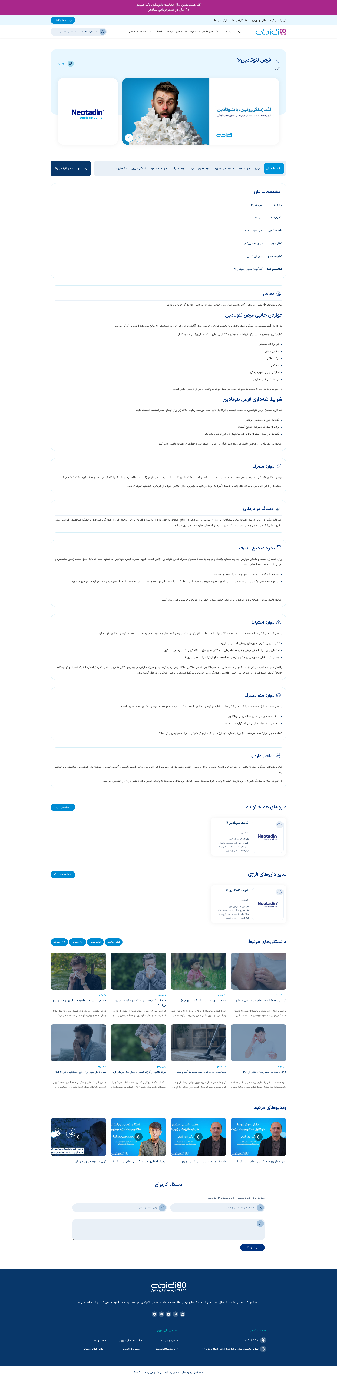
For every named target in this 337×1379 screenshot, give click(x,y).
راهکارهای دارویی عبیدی (206, 32)
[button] (139, 138)
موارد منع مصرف (159, 168)
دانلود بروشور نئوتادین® (68, 168)
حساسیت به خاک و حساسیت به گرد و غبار (201, 1072)
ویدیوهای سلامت (177, 32)
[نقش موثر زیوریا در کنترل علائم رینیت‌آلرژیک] (258, 1137)
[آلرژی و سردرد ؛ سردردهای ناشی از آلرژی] (258, 1042)
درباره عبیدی (279, 20)
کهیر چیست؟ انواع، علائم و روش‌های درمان (261, 1000)
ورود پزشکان (60, 20)
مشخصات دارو (274, 168)
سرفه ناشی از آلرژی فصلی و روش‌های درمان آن (139, 1072)
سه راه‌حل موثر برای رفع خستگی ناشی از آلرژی (80, 1072)
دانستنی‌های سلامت (237, 32)
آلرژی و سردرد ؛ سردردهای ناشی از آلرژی (264, 1072)
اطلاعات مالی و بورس (129, 1340)
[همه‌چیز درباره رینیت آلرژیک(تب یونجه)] (198, 971)
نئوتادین (61, 63)
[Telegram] (175, 1314)
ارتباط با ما (220, 20)
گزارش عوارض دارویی (93, 1349)
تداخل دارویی (138, 168)
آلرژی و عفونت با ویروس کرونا (89, 1161)
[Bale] (154, 1314)
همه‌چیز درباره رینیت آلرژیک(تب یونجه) (203, 1000)
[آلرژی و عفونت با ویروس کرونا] (78, 1137)
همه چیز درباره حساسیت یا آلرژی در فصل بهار (79, 1000)
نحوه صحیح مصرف (200, 168)
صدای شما (98, 1340)
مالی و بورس (259, 20)
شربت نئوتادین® (237, 823)
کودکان (245, 833)
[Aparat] (161, 1314)
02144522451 (252, 1340)
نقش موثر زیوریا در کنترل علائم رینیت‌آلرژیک (261, 1161)
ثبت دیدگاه (252, 1247)
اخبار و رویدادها (168, 1340)
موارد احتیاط (179, 168)
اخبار (159, 32)
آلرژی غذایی (77, 942)
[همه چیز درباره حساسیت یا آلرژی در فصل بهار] (78, 971)
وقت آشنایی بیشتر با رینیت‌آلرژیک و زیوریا (202, 1161)
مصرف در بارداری (224, 168)
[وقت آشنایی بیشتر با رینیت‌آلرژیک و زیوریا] (198, 1137)
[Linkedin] (182, 1314)
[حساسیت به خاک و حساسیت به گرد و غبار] (198, 1042)
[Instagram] (168, 1314)
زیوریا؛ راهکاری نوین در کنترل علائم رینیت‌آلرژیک (139, 1161)
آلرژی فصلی (95, 942)
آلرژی (277, 68)
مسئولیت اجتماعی (140, 32)
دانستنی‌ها (121, 168)
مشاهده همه (65, 874)
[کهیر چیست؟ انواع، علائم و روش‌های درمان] (258, 971)
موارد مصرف (244, 168)
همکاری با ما (239, 20)
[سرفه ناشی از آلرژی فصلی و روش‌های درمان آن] (138, 1042)
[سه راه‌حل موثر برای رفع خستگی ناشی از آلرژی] (78, 1042)
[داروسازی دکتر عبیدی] (270, 32)
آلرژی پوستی (59, 942)
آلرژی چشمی (113, 942)
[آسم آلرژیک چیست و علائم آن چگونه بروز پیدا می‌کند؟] (138, 971)
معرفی (258, 168)
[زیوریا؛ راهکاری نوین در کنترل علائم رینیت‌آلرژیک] (138, 1137)
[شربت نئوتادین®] (268, 837)
